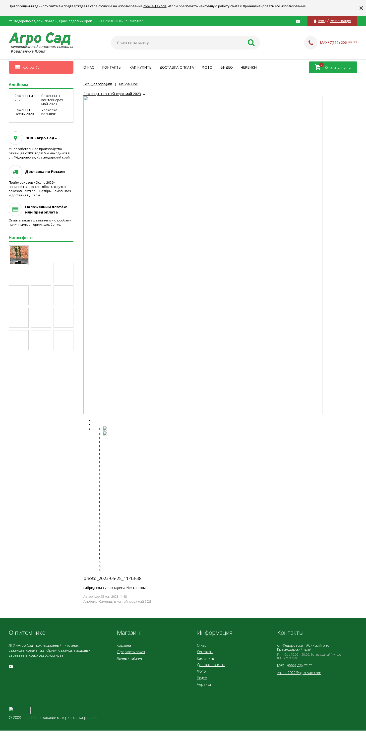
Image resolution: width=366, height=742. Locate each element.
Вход (322, 21)
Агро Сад (25, 645)
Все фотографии (97, 84)
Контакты (112, 67)
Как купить (140, 67)
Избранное (128, 84)
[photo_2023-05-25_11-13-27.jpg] (19, 255)
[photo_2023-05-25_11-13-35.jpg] (19, 295)
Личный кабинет (130, 658)
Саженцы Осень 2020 (24, 112)
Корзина (124, 645)
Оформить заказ (131, 651)
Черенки (249, 67)
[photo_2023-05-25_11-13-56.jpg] (63, 340)
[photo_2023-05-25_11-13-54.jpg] (19, 340)
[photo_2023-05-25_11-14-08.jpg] (63, 273)
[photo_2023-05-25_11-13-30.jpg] (19, 318)
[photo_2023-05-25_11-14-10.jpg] (41, 273)
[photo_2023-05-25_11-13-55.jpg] (41, 340)
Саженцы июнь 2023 (27, 98)
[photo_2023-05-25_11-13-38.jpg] (63, 318)
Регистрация (340, 21)
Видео (226, 67)
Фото (207, 67)
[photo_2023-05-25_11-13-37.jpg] (41, 318)
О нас (88, 67)
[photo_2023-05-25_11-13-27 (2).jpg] (63, 295)
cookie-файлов (154, 6)
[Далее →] (202, 413)
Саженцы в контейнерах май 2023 (112, 93)
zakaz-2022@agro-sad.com (299, 672)
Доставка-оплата (177, 67)
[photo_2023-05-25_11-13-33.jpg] (41, 295)
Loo (97, 596)
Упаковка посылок (49, 112)
